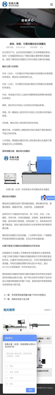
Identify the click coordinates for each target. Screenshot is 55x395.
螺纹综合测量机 (23, 151)
